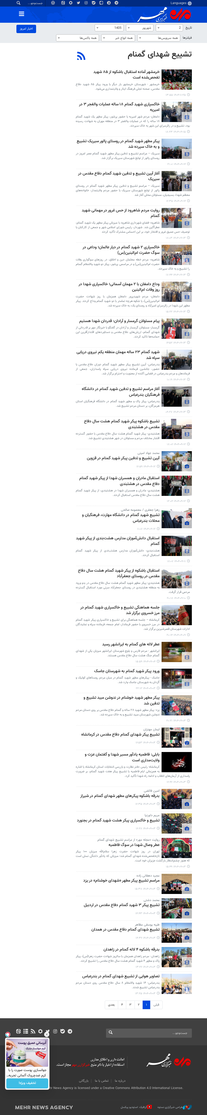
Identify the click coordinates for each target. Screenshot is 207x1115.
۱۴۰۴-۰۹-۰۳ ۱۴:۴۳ (145, 913)
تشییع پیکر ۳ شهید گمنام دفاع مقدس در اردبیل (122, 905)
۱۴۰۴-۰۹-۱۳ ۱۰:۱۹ (176, 380)
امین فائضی (152, 790)
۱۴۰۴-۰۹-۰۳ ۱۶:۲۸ (146, 829)
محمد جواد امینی (149, 453)
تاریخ (189, 27)
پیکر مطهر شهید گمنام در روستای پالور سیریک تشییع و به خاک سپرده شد (118, 144)
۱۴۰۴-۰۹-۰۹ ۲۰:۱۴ (176, 635)
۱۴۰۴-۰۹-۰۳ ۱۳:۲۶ (146, 967)
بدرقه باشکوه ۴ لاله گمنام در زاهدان (132, 950)
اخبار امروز (26, 28)
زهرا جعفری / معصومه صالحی (140, 510)
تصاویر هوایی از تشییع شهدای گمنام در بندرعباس (121, 977)
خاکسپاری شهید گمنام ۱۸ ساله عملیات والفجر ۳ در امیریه (119, 107)
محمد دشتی (152, 900)
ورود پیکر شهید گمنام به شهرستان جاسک (127, 671)
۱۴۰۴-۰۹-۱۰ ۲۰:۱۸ (176, 598)
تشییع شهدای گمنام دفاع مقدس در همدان (125, 930)
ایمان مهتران (151, 729)
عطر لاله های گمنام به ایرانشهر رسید (131, 645)
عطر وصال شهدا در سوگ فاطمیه (134, 845)
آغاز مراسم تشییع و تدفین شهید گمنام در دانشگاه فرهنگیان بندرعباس (121, 392)
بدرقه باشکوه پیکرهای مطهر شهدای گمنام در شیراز (120, 796)
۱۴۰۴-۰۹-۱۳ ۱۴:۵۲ (176, 343)
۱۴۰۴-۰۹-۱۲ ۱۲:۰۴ (176, 501)
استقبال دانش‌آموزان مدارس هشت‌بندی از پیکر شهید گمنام (118, 541)
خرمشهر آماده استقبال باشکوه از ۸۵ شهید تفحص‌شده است (126, 75)
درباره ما (120, 1080)
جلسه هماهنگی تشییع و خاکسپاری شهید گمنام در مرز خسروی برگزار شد (120, 610)
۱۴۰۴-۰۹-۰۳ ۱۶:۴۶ (176, 782)
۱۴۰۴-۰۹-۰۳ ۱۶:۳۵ (145, 804)
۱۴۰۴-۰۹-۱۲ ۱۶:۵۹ (146, 467)
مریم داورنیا (152, 815)
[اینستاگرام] (55, 1031)
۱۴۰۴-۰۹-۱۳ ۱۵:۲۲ (176, 312)
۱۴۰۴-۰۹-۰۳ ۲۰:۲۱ (176, 721)
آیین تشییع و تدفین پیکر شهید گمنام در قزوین (123, 459)
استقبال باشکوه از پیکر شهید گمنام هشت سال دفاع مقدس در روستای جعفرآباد (119, 573)
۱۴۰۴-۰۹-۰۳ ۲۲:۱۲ (146, 688)
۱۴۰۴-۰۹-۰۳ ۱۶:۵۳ (146, 743)
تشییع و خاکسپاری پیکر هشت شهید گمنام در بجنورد (118, 821)
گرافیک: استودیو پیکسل (134, 1107)
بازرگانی (84, 1080)
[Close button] (46, 1034)
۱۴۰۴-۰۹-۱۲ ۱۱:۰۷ (146, 529)
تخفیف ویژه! (27, 1083)
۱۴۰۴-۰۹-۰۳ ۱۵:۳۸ (145, 889)
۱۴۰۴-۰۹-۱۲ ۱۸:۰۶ (176, 444)
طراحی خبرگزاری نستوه (170, 1107)
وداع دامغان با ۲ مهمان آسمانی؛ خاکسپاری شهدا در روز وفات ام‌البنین (119, 287)
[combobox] (169, 27)
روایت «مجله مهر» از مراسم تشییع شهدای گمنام (128, 839)
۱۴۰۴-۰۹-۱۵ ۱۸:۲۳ (176, 132)
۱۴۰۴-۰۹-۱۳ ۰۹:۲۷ (176, 412)
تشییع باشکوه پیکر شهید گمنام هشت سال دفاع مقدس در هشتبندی (122, 424)
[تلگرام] (70, 1031)
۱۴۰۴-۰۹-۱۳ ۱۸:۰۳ (176, 238)
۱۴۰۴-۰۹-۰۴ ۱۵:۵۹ (146, 662)
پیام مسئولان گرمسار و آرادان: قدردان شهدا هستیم (119, 321)
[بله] (62, 1031)
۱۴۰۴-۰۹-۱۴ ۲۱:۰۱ (176, 164)
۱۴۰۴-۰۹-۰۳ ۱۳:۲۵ (145, 993)
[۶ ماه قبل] (177, 79)
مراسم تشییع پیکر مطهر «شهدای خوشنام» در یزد (121, 881)
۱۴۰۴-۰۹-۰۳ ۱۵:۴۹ (176, 867)
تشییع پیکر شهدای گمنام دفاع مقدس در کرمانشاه (120, 735)
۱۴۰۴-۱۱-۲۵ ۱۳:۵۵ (176, 95)
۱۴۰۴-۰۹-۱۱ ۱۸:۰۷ (176, 561)
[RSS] (81, 56)
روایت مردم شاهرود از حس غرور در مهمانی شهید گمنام (121, 213)
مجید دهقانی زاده (148, 875)
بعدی (111, 1004)
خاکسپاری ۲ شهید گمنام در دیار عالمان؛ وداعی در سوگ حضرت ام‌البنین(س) (121, 250)
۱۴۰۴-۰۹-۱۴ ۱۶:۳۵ (176, 201)
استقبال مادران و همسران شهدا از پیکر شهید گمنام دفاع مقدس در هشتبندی (119, 481)
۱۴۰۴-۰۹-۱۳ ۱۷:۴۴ (176, 275)
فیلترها (187, 37)
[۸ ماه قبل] (177, 112)
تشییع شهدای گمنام (160, 54)
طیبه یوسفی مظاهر (147, 924)
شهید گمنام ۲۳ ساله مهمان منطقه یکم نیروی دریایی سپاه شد (118, 355)
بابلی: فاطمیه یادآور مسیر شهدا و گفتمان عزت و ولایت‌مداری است (122, 757)
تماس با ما (102, 1080)
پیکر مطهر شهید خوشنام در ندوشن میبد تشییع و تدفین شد (122, 701)
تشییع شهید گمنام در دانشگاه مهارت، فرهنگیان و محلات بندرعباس (121, 518)
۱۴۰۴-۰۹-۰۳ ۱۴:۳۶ (146, 938)
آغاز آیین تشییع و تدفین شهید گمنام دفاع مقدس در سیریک (119, 176)
